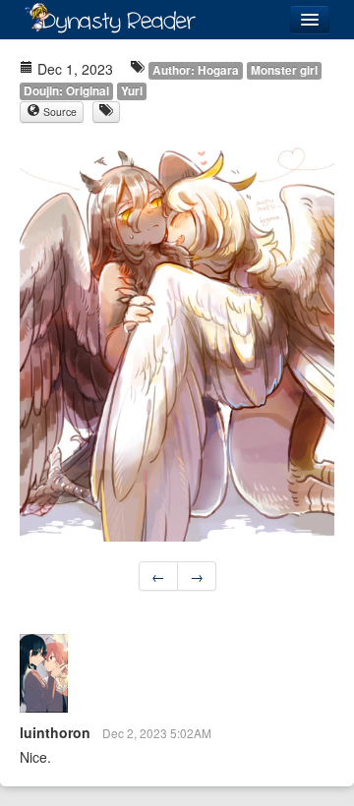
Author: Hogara (195, 70)
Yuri (132, 91)
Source (58, 111)
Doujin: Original (66, 91)
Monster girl (284, 70)
